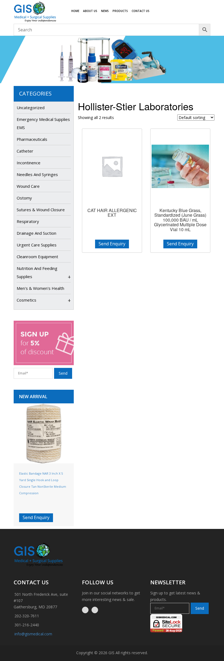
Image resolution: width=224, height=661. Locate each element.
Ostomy (24, 198)
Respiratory (28, 221)
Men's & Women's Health (40, 288)
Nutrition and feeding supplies (37, 272)
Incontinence (28, 162)
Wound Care (28, 186)
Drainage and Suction (36, 233)
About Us (90, 11)
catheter (25, 151)
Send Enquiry (36, 517)
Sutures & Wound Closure (41, 209)
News (105, 11)
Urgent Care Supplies (37, 245)
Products (120, 11)
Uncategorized (31, 107)
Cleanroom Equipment (37, 256)
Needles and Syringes (37, 174)
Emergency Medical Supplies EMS (43, 123)
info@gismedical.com (33, 633)
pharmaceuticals (32, 139)
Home (75, 11)
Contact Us (140, 11)
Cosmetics (26, 300)
